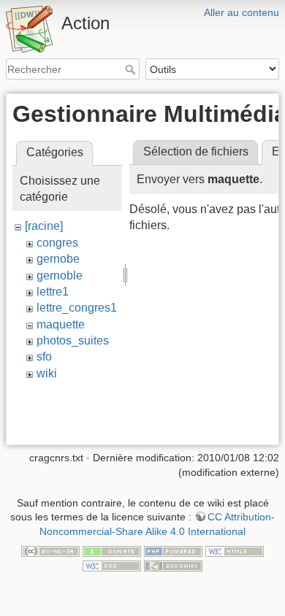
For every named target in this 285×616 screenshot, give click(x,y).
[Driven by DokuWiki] (173, 565)
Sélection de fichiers (195, 151)
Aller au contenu (241, 12)
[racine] (44, 226)
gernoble (60, 275)
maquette (61, 324)
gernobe (58, 259)
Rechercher (132, 69)
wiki (47, 373)
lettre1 (53, 291)
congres (57, 242)
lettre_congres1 (77, 307)
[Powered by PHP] (173, 551)
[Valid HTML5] (234, 551)
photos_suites (73, 340)
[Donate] (112, 551)
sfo (44, 356)
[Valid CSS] (112, 565)
